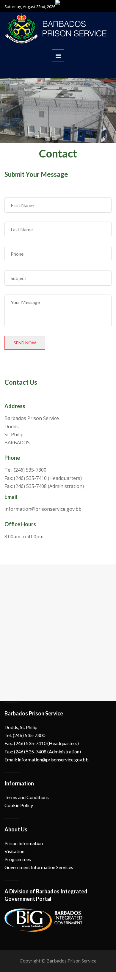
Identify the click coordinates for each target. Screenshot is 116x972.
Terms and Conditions (26, 797)
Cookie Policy (18, 805)
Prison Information (23, 843)
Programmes (17, 859)
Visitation (14, 851)
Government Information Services (38, 867)
